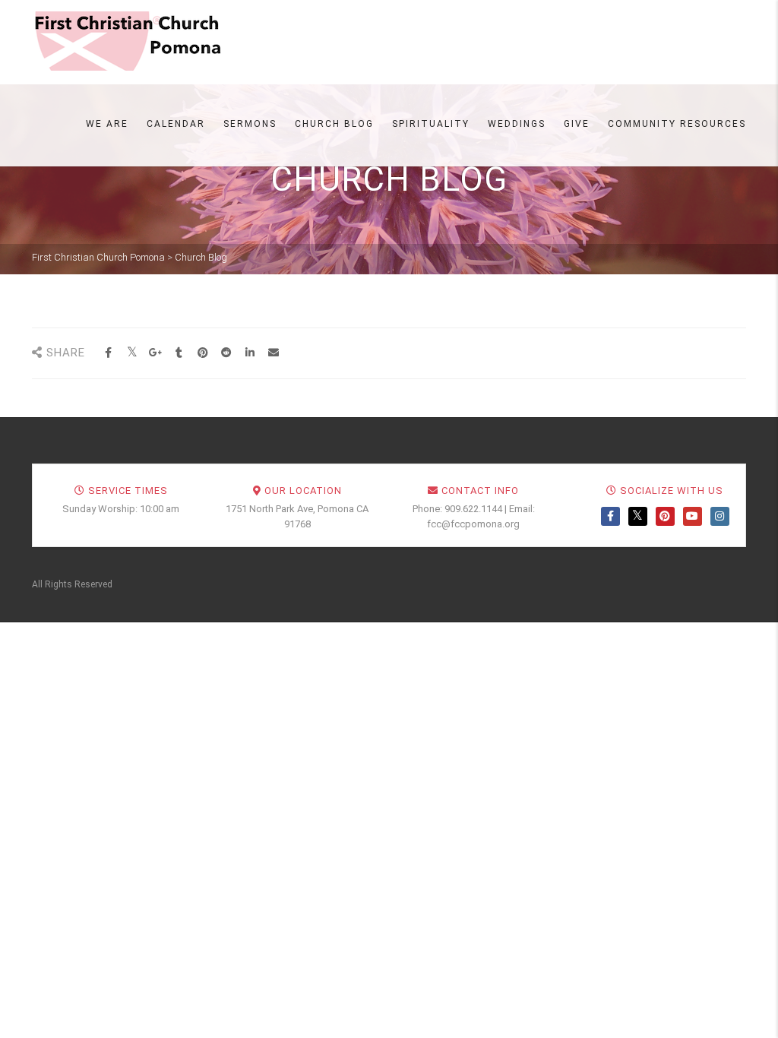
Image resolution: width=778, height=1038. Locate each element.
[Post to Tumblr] (178, 352)
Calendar (176, 124)
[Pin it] (202, 352)
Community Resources (677, 124)
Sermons (250, 124)
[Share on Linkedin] (249, 352)
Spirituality (431, 124)
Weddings (517, 124)
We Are (107, 124)
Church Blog (334, 124)
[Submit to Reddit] (226, 352)
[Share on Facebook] (108, 352)
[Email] (273, 352)
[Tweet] (131, 352)
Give (577, 124)
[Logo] (127, 41)
